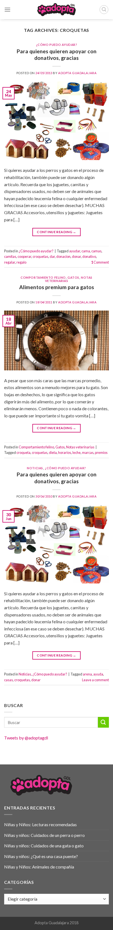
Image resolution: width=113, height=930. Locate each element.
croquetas (40, 256)
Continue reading (56, 232)
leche (76, 452)
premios (101, 452)
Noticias (35, 468)
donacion (63, 256)
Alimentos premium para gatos (56, 287)
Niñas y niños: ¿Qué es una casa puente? (41, 856)
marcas (88, 452)
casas (8, 680)
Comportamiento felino (43, 277)
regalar (9, 262)
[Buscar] (104, 9)
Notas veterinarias (80, 447)
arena (87, 674)
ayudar (74, 251)
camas (96, 251)
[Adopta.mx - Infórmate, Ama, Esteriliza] (56, 9)
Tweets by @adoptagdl (26, 737)
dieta (53, 452)
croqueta (23, 452)
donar (76, 256)
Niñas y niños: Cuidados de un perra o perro (44, 835)
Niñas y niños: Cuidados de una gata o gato (44, 845)
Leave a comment (95, 680)
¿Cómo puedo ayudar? (56, 44)
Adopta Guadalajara (77, 73)
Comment (100, 262)
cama (85, 251)
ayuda (98, 674)
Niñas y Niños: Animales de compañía (39, 866)
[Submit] (103, 722)
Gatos (73, 277)
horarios (64, 452)
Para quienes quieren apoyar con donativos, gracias (57, 54)
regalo (21, 262)
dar (52, 256)
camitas (10, 256)
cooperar (24, 256)
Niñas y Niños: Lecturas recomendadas (40, 824)
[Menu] (7, 9)
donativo (89, 256)
